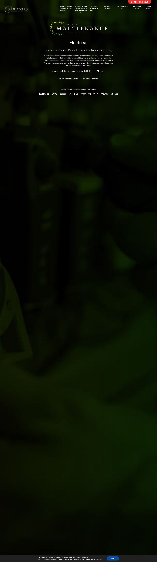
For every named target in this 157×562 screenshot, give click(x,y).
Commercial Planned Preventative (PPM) (81, 8)
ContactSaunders (148, 7)
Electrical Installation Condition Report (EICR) (71, 71)
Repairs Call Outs (90, 78)
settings (99, 559)
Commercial (94, 8)
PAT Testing (101, 71)
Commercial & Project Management (66, 8)
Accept (113, 558)
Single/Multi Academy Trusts (122, 7)
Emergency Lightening (68, 78)
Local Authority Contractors (107, 7)
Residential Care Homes (137, 7)
